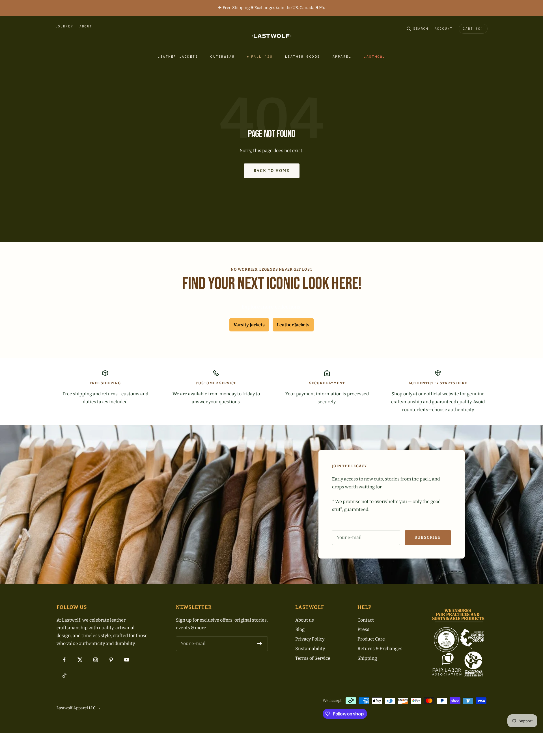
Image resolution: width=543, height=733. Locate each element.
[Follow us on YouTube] (126, 660)
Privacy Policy (309, 639)
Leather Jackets (293, 324)
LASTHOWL (374, 57)
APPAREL (342, 57)
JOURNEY (64, 26)
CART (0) (473, 29)
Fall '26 (262, 57)
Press (363, 629)
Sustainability (310, 648)
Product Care (371, 639)
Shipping (367, 658)
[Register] (259, 644)
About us (304, 620)
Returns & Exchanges (379, 648)
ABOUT (85, 26)
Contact (365, 620)
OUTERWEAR (222, 57)
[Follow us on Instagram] (95, 660)
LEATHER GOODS (302, 57)
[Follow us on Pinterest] (111, 660)
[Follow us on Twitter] (80, 660)
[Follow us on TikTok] (64, 675)
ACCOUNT (444, 29)
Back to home (272, 170)
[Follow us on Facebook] (64, 660)
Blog (300, 629)
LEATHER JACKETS (178, 57)
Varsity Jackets (249, 324)
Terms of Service (312, 658)
